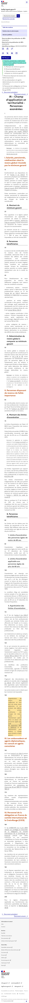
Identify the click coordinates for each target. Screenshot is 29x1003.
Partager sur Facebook (3, 53)
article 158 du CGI (13, 310)
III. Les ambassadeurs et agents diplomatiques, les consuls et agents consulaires (13, 82)
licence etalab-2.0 (8, 1001)
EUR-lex (3, 957)
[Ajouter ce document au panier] (7, 48)
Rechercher (18, 15)
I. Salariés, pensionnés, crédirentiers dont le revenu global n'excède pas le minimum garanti (14, 63)
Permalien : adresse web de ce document (12, 48)
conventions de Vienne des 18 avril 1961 (16, 786)
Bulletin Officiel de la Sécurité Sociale (10, 950)
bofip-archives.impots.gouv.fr (8, 941)
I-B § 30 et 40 (17, 357)
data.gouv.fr (18, 986)
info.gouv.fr (4, 983)
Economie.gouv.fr (5, 960)
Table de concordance (6, 935)
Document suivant (20, 94)
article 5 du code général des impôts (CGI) (16, 131)
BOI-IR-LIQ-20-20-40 (12, 154)
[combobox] (10, 15)
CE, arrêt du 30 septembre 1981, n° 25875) (15, 724)
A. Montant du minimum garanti (14, 67)
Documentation (5, 938)
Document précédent (11, 92)
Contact (3, 926)
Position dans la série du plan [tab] (11, 31)
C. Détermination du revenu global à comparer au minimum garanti (15, 72)
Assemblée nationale (6, 947)
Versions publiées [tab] (7, 35)
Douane (3, 955)
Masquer (7, 58)
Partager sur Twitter (7, 53)
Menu (26, 2)
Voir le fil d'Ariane (5, 22)
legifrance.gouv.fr (6, 986)
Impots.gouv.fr (4, 963)
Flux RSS (3, 933)
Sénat (2, 965)
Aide (2, 924)
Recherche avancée (9, 19)
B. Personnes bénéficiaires (12, 69)
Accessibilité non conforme (7, 991)
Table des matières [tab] (8, 27)
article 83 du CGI (11, 293)
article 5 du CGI (17, 175)
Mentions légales (19, 991)
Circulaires (3, 952)
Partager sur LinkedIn (12, 53)
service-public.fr (15, 983)
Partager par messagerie (16, 53)
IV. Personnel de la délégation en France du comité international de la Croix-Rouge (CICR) (14, 88)
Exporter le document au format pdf (3, 48)
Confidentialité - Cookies (10, 993)
